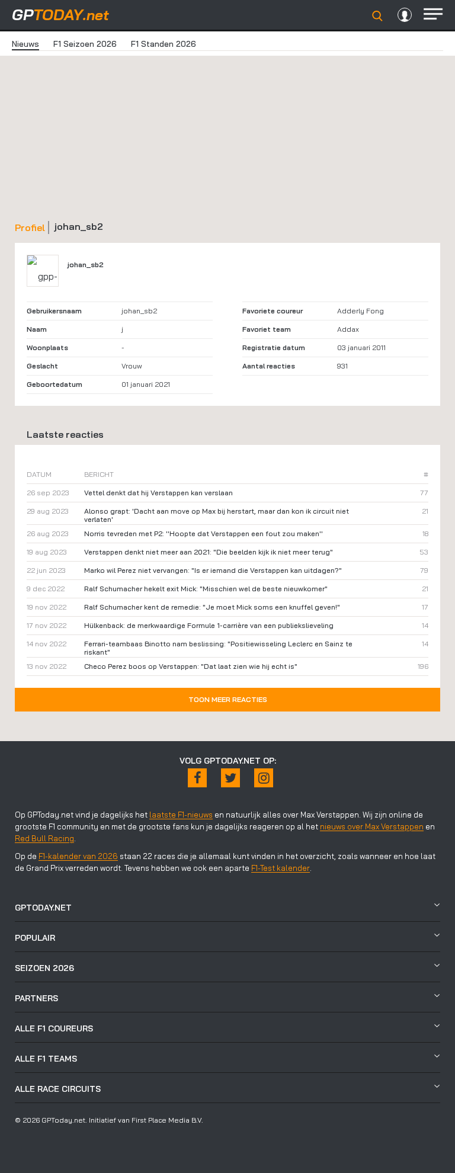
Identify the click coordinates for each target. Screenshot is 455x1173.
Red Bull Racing (44, 838)
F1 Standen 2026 (163, 44)
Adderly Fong (360, 310)
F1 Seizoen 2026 (85, 44)
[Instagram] (263, 777)
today (60, 14)
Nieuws (25, 44)
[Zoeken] (377, 16)
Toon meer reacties (227, 699)
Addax (348, 329)
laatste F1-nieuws (181, 814)
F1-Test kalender (280, 868)
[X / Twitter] (230, 777)
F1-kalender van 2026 (78, 856)
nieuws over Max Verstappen (372, 826)
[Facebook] (197, 777)
